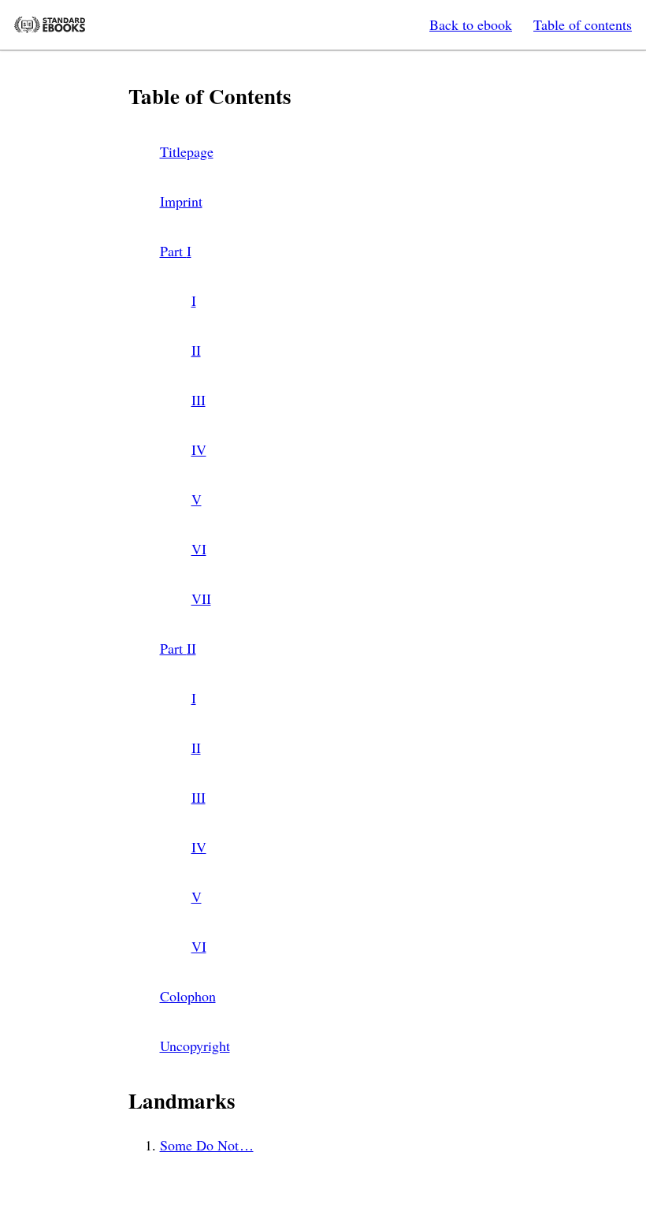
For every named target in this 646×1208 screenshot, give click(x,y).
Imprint (181, 201)
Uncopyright (195, 1045)
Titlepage (186, 151)
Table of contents (582, 24)
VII (201, 598)
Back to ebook (470, 24)
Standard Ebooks (49, 25)
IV (198, 449)
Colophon (188, 995)
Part (175, 250)
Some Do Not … (207, 1144)
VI (198, 548)
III (198, 399)
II (196, 350)
